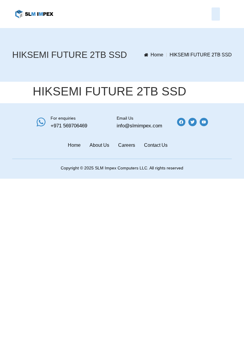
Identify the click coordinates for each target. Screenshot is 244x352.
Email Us (125, 118)
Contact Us (156, 145)
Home (74, 145)
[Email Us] (107, 122)
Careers (126, 145)
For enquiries (63, 118)
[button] (216, 14)
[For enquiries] (41, 122)
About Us (99, 145)
